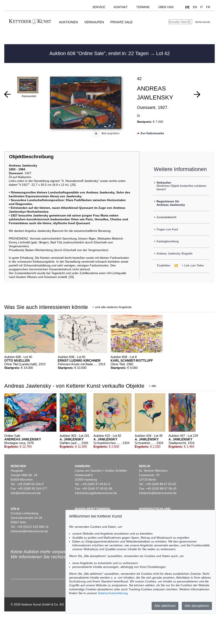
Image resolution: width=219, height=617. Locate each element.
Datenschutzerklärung (113, 593)
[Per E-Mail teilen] (175, 265)
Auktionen (68, 22)
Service (98, 7)
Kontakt (121, 7)
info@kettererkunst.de (26, 493)
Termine (143, 7)
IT (201, 7)
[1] (7, 94)
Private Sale (121, 22)
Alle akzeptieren (197, 606)
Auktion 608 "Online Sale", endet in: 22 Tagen (99, 53)
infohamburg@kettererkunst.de (96, 493)
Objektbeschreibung (31, 156)
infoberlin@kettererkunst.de (157, 493)
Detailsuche (202, 22)
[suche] (190, 21)
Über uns (165, 7)
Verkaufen (94, 22)
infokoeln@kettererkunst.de (29, 531)
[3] (197, 94)
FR (208, 7)
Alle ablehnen (165, 606)
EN (195, 7)
